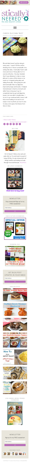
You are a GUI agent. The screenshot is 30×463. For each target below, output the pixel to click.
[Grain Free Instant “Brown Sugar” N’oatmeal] (15, 373)
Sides (11, 116)
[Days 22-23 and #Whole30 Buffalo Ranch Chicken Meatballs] (15, 309)
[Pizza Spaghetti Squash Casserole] (15, 340)
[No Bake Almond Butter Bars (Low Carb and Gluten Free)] (15, 294)
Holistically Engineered (15, 15)
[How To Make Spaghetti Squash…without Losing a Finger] (15, 357)
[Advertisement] (16, 59)
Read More (23, 162)
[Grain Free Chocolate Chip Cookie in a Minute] (15, 387)
